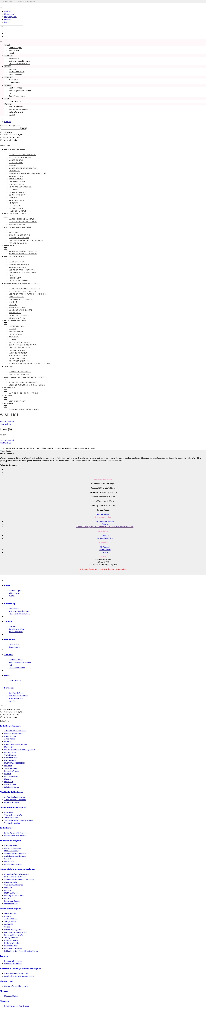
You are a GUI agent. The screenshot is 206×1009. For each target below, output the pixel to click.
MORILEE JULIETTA (17, 224)
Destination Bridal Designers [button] (17, 227)
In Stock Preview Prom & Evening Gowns (29, 363)
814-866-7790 (6, 1)
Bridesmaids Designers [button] (14, 257)
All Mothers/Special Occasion (24, 288)
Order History (105, 549)
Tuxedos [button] (8, 621)
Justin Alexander (17, 192)
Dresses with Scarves (20, 371)
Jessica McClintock (19, 238)
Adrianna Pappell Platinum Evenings (27, 294)
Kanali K (13, 275)
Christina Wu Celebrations (22, 272)
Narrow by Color (10, 140)
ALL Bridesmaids (16, 262)
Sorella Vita (15, 278)
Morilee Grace (16, 176)
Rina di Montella (17, 318)
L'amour (13, 197)
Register (7, 19)
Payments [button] (9, 688)
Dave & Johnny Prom (19, 342)
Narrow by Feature (12, 137)
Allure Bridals (16, 163)
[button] (7, 45)
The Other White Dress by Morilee (26, 240)
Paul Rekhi (14, 337)
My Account (9, 14)
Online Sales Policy (105, 538)
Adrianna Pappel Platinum (22, 270)
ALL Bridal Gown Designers (22, 155)
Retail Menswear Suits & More (24, 409)
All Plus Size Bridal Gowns (22, 219)
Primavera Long (17, 358)
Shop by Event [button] (10, 388)
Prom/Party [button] (9, 639)
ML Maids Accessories (20, 280)
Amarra (12, 329)
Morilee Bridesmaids (19, 264)
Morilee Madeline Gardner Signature (27, 173)
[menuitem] (105, 11)
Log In (6, 22)
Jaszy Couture (16, 334)
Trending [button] (8, 366)
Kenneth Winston (17, 195)
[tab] (105, 180)
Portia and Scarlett (19, 355)
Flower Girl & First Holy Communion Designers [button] (25, 377)
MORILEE (12, 165)
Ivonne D (13, 302)
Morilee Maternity (18, 267)
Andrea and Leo (17, 331)
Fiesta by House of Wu (20, 347)
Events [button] (7, 675)
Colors (12, 339)
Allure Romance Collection (23, 168)
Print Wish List (5, 424)
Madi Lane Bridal (17, 200)
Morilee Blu (14, 171)
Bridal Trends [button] (10, 246)
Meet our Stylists (18, 401)
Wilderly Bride (16, 208)
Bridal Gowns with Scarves (23, 251)
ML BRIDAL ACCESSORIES (20, 187)
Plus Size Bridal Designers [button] (16, 214)
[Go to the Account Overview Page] (1, 7)
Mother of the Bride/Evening (24, 393)
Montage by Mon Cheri (20, 310)
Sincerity (13, 203)
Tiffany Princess (17, 350)
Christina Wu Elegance (20, 299)
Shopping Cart (10, 17)
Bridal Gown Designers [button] (14, 149)
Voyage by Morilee (18, 243)
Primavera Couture (19, 315)
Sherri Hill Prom (17, 326)
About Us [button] (8, 396)
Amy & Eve (13, 232)
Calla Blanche (16, 179)
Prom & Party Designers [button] (15, 321)
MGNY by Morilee (17, 307)
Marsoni (13, 304)
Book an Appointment (27, 1)
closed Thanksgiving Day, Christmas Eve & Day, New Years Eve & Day (105, 527)
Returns (105, 524)
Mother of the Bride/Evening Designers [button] (22, 283)
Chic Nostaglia (16, 184)
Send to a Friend (7, 421)
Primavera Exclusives (20, 361)
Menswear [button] (8, 404)
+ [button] (5, 152)
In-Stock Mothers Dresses (22, 291)
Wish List (7, 11)
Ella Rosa (13, 189)
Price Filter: (8, 132)
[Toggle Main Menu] (1, 41)
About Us (105, 535)
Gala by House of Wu (19, 235)
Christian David (17, 181)
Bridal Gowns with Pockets (23, 254)
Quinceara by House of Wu (22, 345)
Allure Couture (17, 160)
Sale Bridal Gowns (18, 211)
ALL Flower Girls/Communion (23, 382)
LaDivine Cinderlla (18, 353)
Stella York (14, 205)
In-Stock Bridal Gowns (21, 157)
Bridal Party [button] (9, 603)
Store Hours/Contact (105, 521)
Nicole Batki (15, 313)
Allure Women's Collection (23, 221)
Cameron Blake (16, 296)
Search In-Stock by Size (14, 135)
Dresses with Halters (19, 374)
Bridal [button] (7, 585)
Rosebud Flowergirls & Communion (27, 385)
